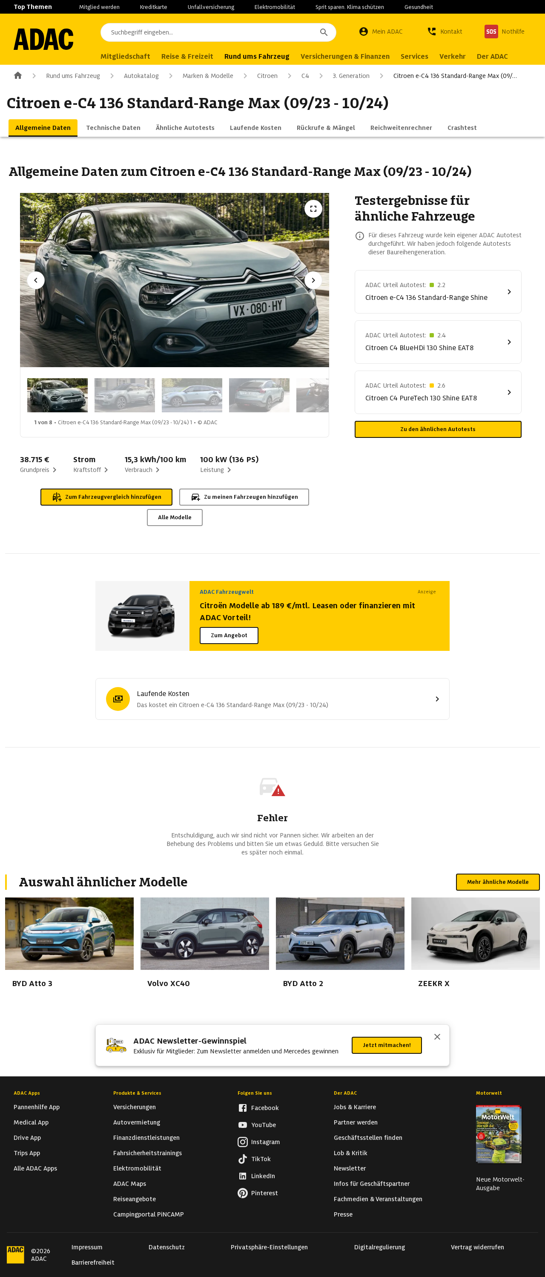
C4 (305, 76)
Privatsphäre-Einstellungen (269, 1247)
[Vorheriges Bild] (36, 280)
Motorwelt (489, 1093)
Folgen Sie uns (255, 1093)
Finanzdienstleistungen (146, 1138)
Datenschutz (167, 1247)
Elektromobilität (275, 7)
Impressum (87, 1247)
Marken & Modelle (208, 76)
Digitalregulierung (379, 1247)
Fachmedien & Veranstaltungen (378, 1199)
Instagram (265, 1142)
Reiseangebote (134, 1199)
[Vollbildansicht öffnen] (313, 209)
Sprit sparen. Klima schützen (350, 7)
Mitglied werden (99, 7)
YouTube (263, 1125)
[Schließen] (437, 1038)
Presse (343, 1214)
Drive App (27, 1138)
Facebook (265, 1108)
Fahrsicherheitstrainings (147, 1153)
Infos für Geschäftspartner (372, 1184)
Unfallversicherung (211, 7)
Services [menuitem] (414, 56)
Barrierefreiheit (93, 1262)
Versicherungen (134, 1107)
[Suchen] (324, 32)
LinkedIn (263, 1176)
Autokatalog (141, 76)
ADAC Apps (27, 1093)
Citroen (267, 76)
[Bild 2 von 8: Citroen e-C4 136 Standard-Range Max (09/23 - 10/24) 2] (125, 395)
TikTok (261, 1159)
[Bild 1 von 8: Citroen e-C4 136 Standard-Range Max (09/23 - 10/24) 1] (57, 395)
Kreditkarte (153, 7)
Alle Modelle (175, 517)
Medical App (31, 1122)
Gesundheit (418, 7)
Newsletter (350, 1168)
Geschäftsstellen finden (368, 1138)
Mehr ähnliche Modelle (498, 882)
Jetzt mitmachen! (387, 1045)
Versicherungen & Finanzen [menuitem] (345, 56)
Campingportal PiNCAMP (148, 1214)
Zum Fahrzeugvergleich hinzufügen (113, 496)
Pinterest (264, 1193)
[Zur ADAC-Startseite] (43, 39)
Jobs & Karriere (355, 1107)
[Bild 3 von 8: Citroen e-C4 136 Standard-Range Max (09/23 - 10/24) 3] (192, 395)
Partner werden (356, 1122)
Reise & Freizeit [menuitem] (187, 56)
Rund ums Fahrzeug (73, 76)
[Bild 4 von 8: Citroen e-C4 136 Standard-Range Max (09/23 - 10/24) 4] (259, 395)
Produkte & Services (137, 1093)
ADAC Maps (129, 1184)
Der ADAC (345, 1093)
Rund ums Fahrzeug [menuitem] (257, 56)
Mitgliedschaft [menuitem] (125, 56)
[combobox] (218, 32)
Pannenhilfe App (37, 1107)
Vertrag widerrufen (477, 1247)
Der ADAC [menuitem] (492, 56)
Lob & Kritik (350, 1153)
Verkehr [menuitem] (452, 56)
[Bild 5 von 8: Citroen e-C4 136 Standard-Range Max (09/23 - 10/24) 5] (326, 395)
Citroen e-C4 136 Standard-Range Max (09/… (455, 76)
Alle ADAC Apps (35, 1168)
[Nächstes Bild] (313, 280)
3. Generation (351, 76)
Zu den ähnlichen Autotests (438, 429)
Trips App (27, 1153)
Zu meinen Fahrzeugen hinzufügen (251, 496)
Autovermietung (136, 1122)
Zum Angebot (229, 635)
